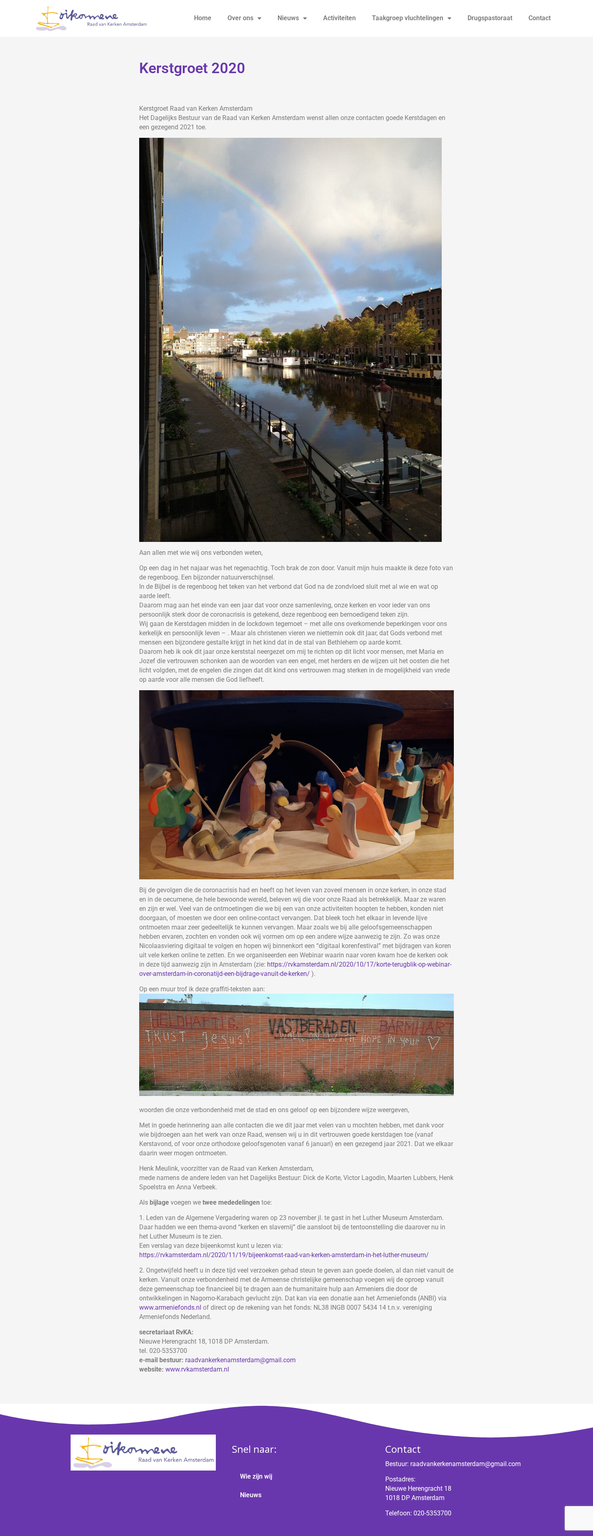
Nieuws (288, 18)
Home (202, 18)
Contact (539, 18)
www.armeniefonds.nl (170, 1307)
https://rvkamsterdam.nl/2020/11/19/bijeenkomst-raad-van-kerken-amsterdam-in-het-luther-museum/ (284, 1255)
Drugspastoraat (490, 18)
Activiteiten (339, 18)
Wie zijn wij (256, 1476)
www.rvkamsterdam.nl (197, 1369)
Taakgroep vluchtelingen (407, 18)
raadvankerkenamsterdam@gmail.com (240, 1360)
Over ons (240, 18)
